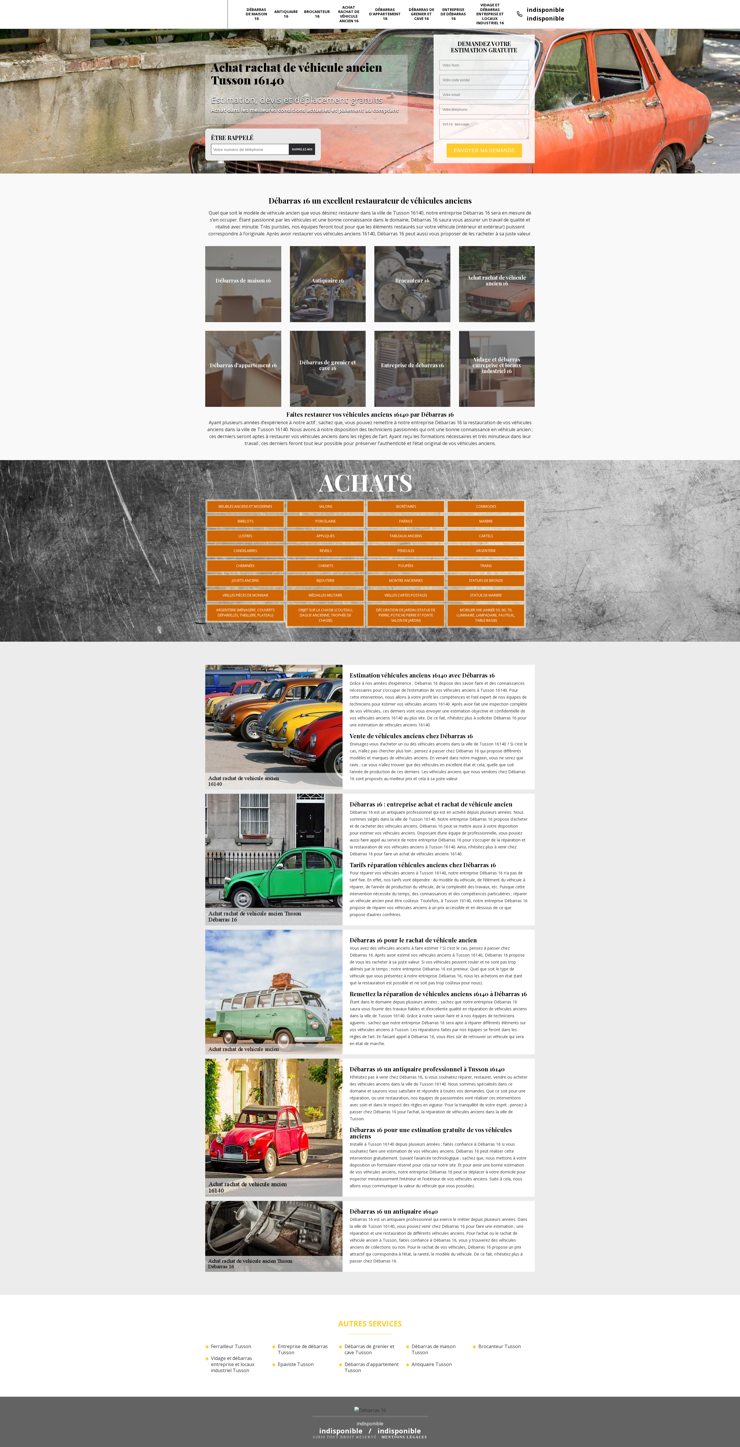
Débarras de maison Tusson (434, 1349)
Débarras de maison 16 (256, 14)
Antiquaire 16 (286, 14)
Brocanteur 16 (317, 14)
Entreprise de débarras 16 (453, 14)
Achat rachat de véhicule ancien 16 (348, 14)
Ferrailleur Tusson (231, 1346)
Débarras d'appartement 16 (385, 14)
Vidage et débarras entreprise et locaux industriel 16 (490, 13)
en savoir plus (243, 320)
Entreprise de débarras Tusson (303, 1349)
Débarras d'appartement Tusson (372, 1367)
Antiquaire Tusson (432, 1364)
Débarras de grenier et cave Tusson (369, 1349)
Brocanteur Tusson (499, 1346)
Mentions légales (404, 1437)
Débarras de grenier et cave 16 (421, 14)
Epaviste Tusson (296, 1364)
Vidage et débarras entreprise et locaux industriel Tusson (232, 1364)
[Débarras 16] (370, 1412)
